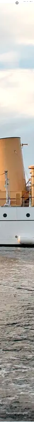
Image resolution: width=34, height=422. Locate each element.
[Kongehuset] (17, 3)
